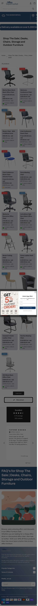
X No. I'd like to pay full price (27, 310)
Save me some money (27, 307)
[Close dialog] (35, 292)
